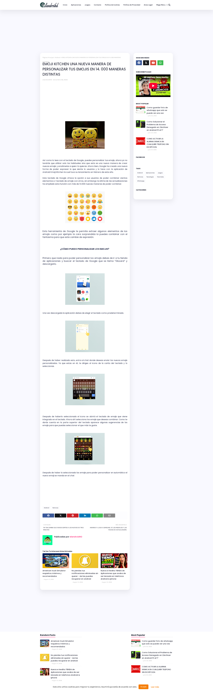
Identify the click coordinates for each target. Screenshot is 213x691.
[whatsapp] (160, 62)
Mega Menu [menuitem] (161, 5)
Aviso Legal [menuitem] (148, 5)
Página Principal (48, 57)
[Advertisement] (106, 31)
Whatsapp (140, 181)
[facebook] (139, 62)
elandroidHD (47, 80)
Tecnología (150, 177)
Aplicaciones (150, 173)
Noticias (55, 508)
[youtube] (153, 62)
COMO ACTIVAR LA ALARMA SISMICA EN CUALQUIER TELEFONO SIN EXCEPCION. (158, 142)
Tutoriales (160, 177)
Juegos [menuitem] (87, 5)
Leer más (155, 687)
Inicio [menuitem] (65, 5)
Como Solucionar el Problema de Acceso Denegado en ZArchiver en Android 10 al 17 (157, 125)
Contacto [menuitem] (97, 5)
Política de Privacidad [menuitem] (131, 5)
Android (57, 57)
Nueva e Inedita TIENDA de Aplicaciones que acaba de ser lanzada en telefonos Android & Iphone (113, 574)
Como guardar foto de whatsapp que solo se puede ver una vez (157, 110)
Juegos (160, 173)
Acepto (143, 687)
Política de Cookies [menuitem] (112, 5)
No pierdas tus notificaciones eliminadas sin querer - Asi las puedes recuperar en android (85, 574)
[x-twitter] (146, 62)
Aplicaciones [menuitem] (76, 5)
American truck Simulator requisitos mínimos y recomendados (54, 573)
